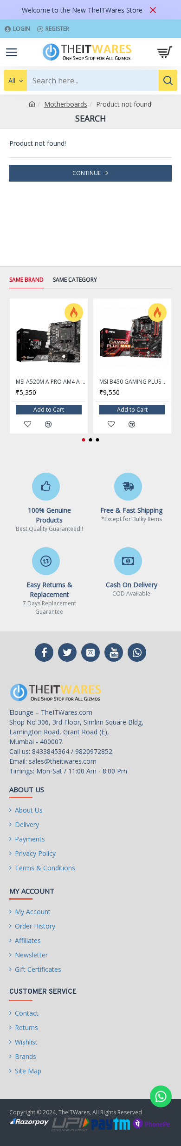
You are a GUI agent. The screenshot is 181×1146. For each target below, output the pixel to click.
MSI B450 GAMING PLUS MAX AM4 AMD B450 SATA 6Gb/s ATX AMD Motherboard (134, 382)
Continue (86, 173)
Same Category (75, 280)
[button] (83, 439)
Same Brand (26, 280)
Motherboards (65, 104)
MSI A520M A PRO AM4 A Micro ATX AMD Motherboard (50, 382)
